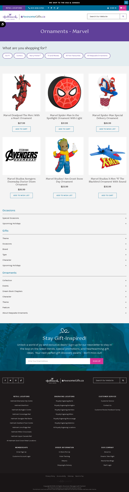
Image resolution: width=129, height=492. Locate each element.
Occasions (9, 210)
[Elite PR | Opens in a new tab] (64, 481)
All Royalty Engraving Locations (64, 427)
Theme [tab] (6, 238)
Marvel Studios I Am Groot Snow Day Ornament (64, 180)
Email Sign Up (21, 452)
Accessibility (61, 476)
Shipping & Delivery (64, 465)
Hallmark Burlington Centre (21, 410)
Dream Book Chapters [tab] (12, 291)
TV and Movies (53, 56)
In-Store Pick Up (64, 452)
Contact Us (107, 405)
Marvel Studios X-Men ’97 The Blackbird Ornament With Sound (107, 180)
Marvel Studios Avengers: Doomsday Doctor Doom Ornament (21, 182)
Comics (20, 56)
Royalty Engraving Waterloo (64, 423)
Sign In (113, 8)
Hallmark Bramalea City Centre (21, 401)
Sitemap (71, 476)
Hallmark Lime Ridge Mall (21, 427)
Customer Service (107, 401)
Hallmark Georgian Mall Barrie (21, 418)
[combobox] (103, 16)
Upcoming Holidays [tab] (12, 223)
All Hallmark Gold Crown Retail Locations (21, 441)
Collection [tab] (7, 280)
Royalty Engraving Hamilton (64, 410)
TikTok (57, 8)
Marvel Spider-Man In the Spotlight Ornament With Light (64, 117)
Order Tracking (64, 456)
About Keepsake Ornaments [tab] (15, 313)
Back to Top (79, 476)
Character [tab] (7, 260)
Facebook (48, 8)
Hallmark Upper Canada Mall (21, 436)
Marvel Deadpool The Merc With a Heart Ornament (21, 117)
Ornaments (10, 272)
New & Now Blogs (107, 461)
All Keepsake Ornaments (97, 56)
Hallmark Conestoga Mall (21, 414)
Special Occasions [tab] (11, 218)
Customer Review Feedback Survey (107, 410)
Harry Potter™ (35, 56)
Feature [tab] (6, 307)
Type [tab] (5, 254)
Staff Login (107, 465)
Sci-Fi (7, 56)
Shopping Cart (121, 8)
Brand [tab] (5, 249)
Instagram (54, 8)
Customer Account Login (21, 456)
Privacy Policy (50, 476)
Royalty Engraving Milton (64, 414)
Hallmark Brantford (21, 405)
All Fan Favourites (73, 56)
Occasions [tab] (7, 244)
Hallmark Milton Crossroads (21, 432)
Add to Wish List (108, 129)
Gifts (5, 230)
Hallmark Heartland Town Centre (21, 423)
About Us (107, 452)
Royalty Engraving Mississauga (65, 418)
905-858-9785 (37, 8)
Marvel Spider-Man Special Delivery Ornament (107, 117)
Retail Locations (14, 8)
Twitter (51, 8)
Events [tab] (6, 286)
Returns (64, 461)
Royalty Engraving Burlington (64, 405)
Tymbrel (83, 486)
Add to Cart (21, 129)
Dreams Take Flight (107, 456)
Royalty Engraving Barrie (64, 401)
